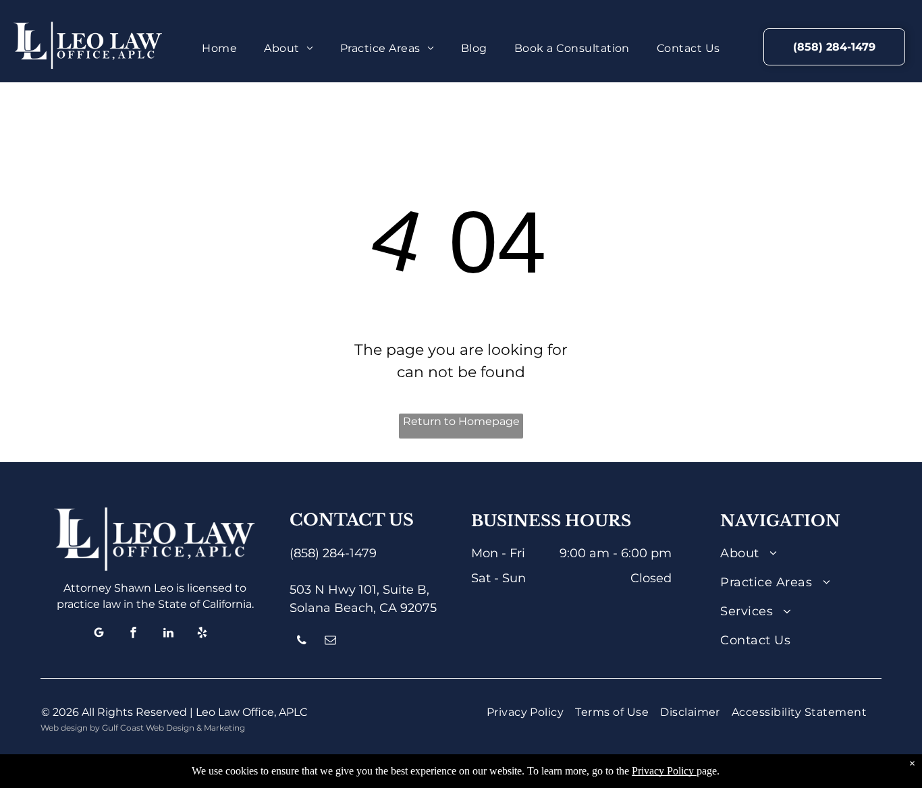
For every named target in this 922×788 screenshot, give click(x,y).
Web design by (70, 728)
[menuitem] (219, 48)
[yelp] (202, 634)
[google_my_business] (99, 634)
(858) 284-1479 (333, 553)
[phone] (301, 641)
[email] (331, 641)
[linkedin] (168, 634)
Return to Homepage (461, 421)
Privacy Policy (663, 771)
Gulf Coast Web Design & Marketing (173, 728)
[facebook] (133, 634)
